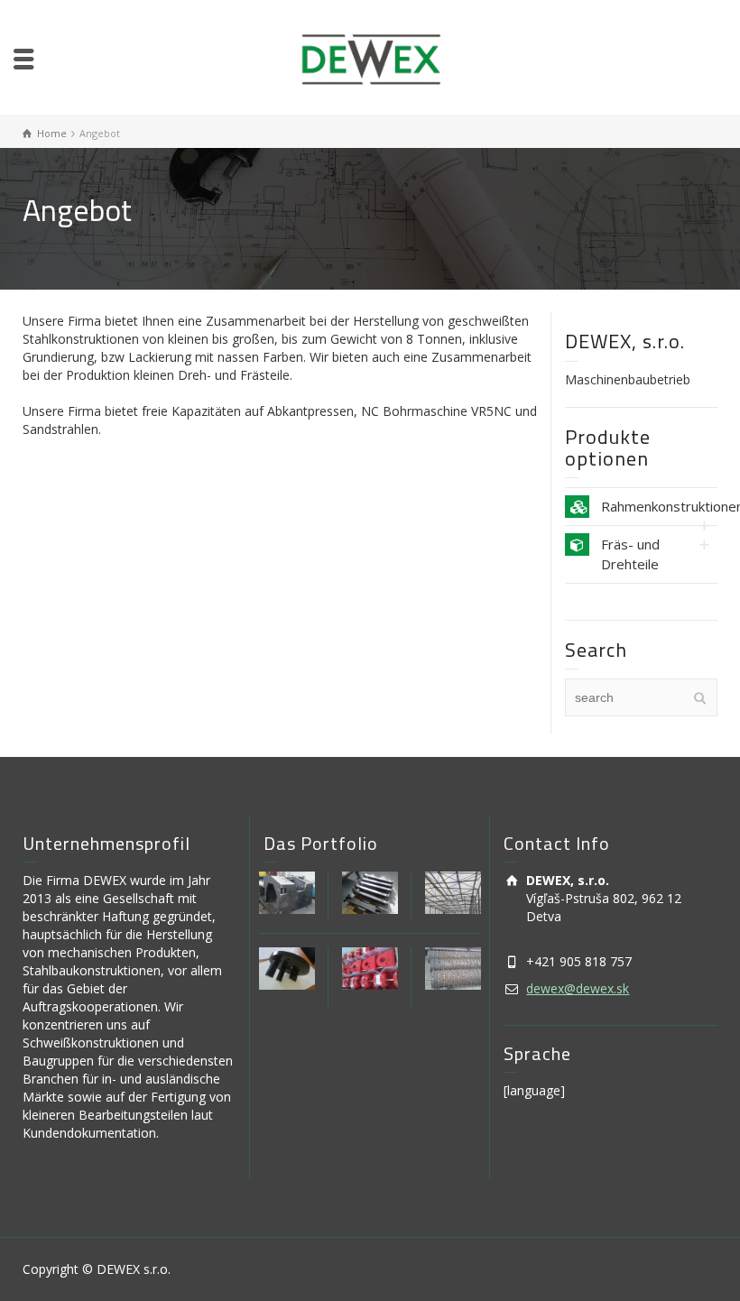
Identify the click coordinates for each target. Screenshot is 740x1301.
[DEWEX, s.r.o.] (370, 57)
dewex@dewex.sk (577, 988)
